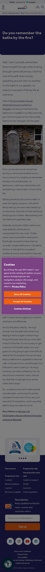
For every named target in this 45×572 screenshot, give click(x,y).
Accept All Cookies (22, 301)
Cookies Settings (22, 308)
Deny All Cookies (22, 294)
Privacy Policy (19, 286)
